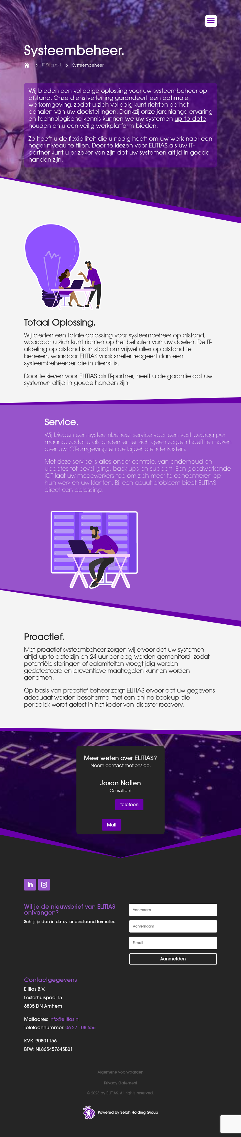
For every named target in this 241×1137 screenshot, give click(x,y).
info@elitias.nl (64, 1019)
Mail (111, 825)
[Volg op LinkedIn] (30, 885)
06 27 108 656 (81, 1027)
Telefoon (129, 804)
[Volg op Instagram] (44, 885)
